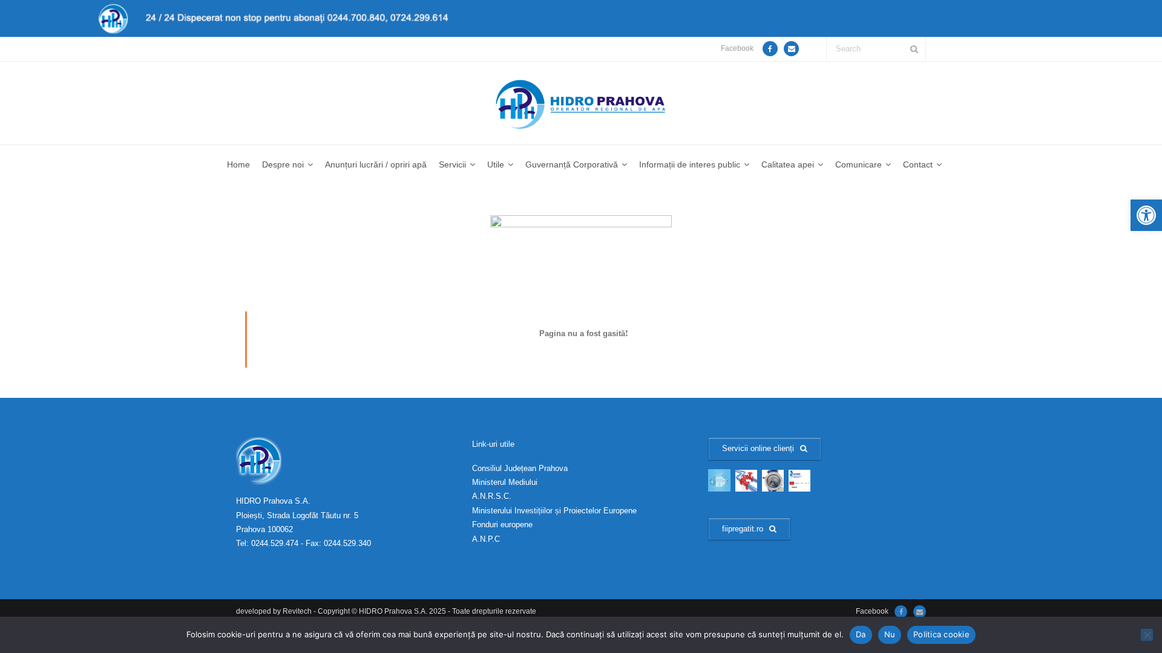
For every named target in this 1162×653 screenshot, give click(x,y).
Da (861, 634)
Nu (890, 634)
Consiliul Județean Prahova (520, 468)
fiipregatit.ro (742, 528)
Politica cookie (941, 634)
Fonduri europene (502, 524)
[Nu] (1147, 635)
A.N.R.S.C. (491, 496)
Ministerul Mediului (504, 482)
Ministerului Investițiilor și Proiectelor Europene (554, 510)
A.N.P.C (486, 539)
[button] (1146, 215)
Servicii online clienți (758, 448)
